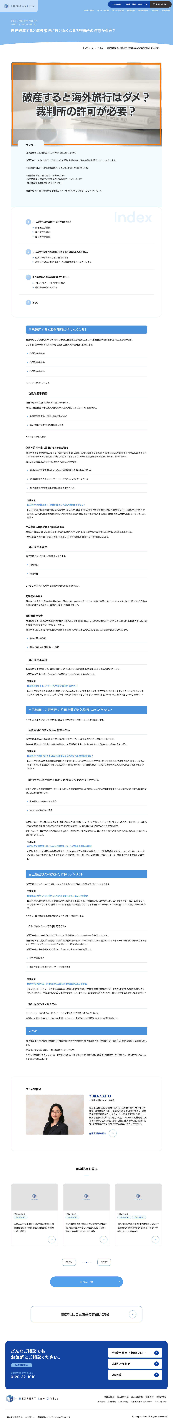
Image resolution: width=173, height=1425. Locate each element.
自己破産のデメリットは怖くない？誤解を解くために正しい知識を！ (57, 895)
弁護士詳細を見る (97, 1133)
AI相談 (117, 1375)
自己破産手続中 (42, 232)
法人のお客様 (118, 10)
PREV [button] (68, 1262)
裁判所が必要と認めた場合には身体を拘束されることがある (63, 262)
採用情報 (166, 10)
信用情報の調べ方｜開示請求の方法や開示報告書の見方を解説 (57, 983)
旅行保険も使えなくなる (46, 287)
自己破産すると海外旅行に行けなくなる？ (51, 221)
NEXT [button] (104, 1262)
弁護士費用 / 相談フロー (137, 4)
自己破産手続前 (42, 227)
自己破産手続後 (42, 236)
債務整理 (20, 1217)
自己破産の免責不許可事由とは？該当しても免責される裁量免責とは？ (60, 755)
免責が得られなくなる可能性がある (51, 257)
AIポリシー (30, 1417)
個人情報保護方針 (15, 1417)
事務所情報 (143, 10)
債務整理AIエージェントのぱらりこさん (53, 1417)
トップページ (88, 48)
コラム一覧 (116, 4)
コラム (100, 48)
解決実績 (131, 10)
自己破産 (139, 1221)
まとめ (35, 302)
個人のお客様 (103, 10)
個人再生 (87, 1217)
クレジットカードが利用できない (50, 282)
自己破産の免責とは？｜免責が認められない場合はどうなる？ (56, 504)
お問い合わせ (162, 4)
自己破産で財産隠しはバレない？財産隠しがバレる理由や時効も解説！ (59, 846)
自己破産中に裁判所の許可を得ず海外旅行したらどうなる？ (60, 251)
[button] (82, 1262)
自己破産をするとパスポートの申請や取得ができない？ (52, 685)
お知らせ (155, 10)
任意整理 (139, 1217)
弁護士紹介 (89, 10)
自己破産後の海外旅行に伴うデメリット (50, 277)
